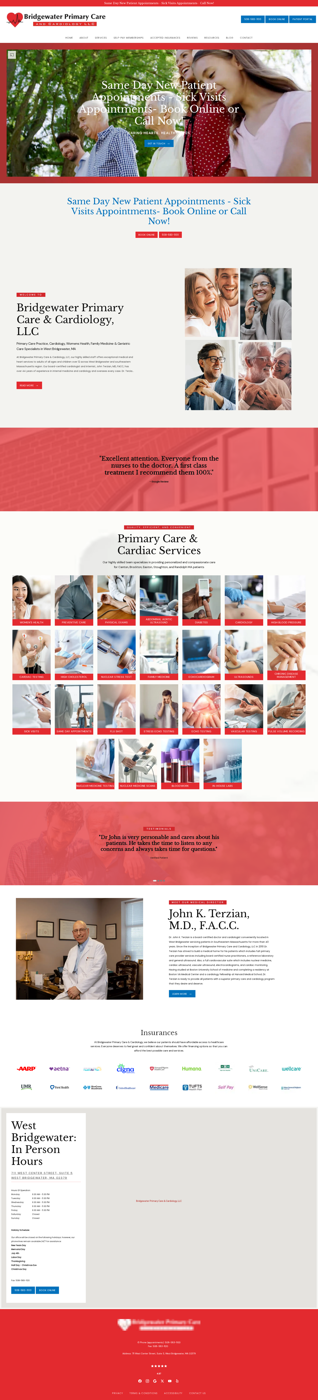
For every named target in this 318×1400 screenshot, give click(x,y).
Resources (211, 37)
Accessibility (173, 1393)
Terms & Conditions (144, 1393)
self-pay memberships (129, 37)
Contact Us (197, 1393)
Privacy (117, 1393)
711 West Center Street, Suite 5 (42, 1175)
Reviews (192, 37)
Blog (230, 37)
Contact (246, 37)
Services (101, 37)
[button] (159, 1205)
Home (69, 37)
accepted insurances (165, 37)
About (84, 37)
